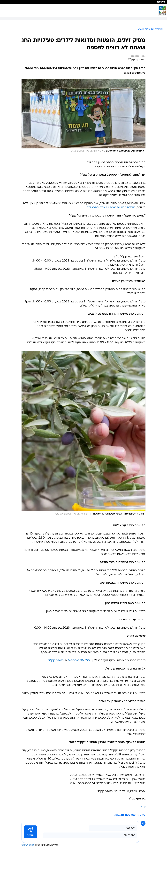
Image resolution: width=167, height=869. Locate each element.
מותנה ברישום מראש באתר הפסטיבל (111, 207)
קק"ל (143, 807)
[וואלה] (83, 2)
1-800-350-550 (79, 660)
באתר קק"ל (56, 660)
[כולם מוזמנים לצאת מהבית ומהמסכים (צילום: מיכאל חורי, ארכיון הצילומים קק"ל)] (83, 116)
